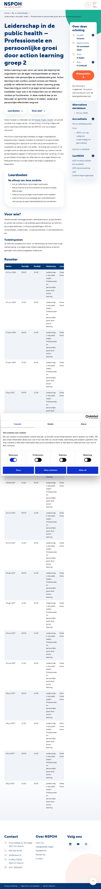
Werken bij (40, 854)
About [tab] (83, 424)
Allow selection (50, 470)
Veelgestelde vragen (45, 847)
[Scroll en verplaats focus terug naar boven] (93, 881)
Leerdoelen (14, 110)
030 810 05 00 (15, 851)
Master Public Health (44, 120)
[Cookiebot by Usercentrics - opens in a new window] (87, 417)
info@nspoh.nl (15, 855)
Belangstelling (83, 75)
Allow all (82, 470)
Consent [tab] (17, 424)
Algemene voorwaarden (30, 886)
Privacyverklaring (10, 886)
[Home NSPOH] (12, 5)
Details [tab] (51, 424)
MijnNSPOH (41, 851)
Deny (18, 470)
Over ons (40, 843)
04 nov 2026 (82, 113)
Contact (39, 858)
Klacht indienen (49, 886)
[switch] (38, 460)
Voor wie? (37, 110)
